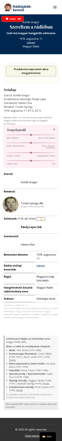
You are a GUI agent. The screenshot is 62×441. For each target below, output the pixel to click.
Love (15, 19)
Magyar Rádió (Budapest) (32, 207)
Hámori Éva (27, 244)
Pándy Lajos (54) (31, 227)
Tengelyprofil (16, 130)
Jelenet (31, 42)
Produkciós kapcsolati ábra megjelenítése (31, 71)
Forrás (12, 360)
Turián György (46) (32, 203)
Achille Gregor (29, 182)
